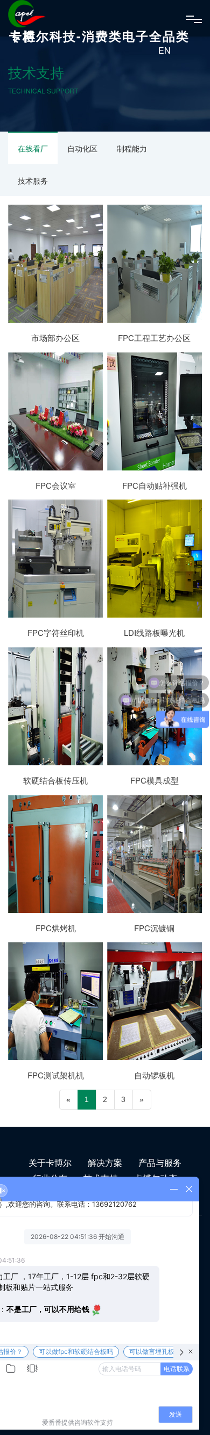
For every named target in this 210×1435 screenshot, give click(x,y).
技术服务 (33, 180)
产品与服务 (159, 1162)
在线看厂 (33, 148)
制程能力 (132, 148)
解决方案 (105, 1162)
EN (164, 50)
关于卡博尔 (50, 1162)
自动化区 (82, 148)
